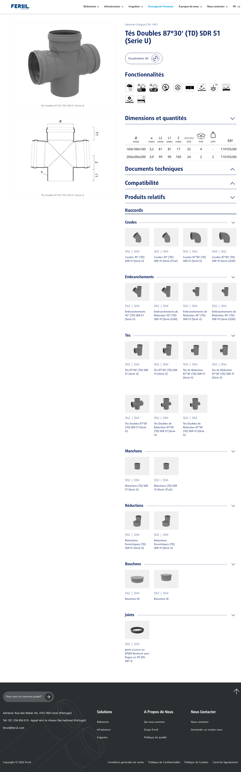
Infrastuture (104, 730)
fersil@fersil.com (13, 728)
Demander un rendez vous (206, 730)
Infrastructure (112, 7)
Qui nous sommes (154, 722)
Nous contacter (200, 722)
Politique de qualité (155, 738)
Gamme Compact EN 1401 (141, 24)
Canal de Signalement (225, 762)
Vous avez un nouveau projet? (24, 697)
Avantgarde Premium (160, 7)
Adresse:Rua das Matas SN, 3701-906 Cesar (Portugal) (37, 713)
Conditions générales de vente (126, 762)
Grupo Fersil (151, 730)
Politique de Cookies (196, 762)
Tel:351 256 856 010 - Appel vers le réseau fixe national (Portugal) (44, 720)
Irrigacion (102, 738)
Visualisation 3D (138, 58)
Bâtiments (90, 7)
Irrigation (134, 7)
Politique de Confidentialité (164, 762)
